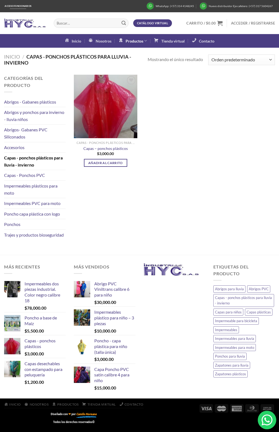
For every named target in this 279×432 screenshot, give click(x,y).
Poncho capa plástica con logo (32, 213)
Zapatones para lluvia (231, 365)
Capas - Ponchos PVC (24, 175)
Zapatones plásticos (230, 374)
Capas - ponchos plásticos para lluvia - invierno (33, 161)
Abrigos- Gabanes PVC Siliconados (25, 133)
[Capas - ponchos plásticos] (105, 106)
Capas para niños (228, 312)
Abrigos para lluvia (229, 289)
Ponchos (12, 224)
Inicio (12, 57)
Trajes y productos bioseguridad (34, 234)
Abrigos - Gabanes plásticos (30, 101)
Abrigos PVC (259, 289)
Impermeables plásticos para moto (30, 189)
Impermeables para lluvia (234, 338)
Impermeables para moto (234, 347)
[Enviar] (123, 23)
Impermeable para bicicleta (236, 321)
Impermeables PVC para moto (32, 203)
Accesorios (14, 147)
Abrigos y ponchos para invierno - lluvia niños (34, 116)
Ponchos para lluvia (230, 356)
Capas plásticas (259, 312)
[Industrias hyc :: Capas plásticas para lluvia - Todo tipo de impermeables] (25, 23)
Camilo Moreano (86, 414)
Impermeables (226, 330)
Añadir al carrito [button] (105, 163)
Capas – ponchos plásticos (105, 148)
